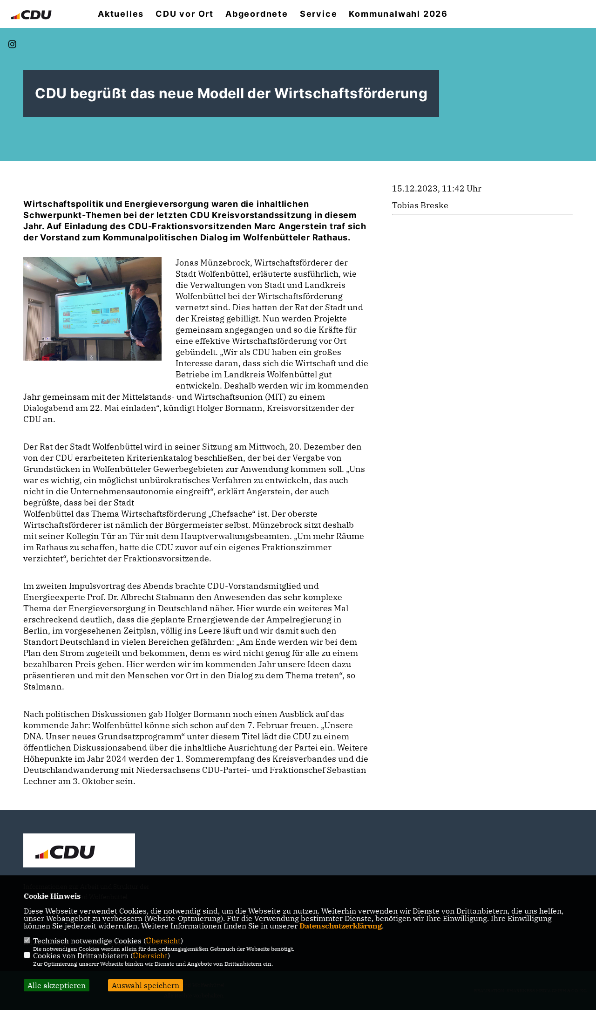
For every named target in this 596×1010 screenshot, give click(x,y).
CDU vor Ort (185, 14)
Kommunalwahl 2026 (398, 14)
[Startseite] (79, 851)
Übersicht (163, 940)
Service (319, 14)
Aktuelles (121, 14)
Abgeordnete (256, 14)
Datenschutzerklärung (340, 925)
